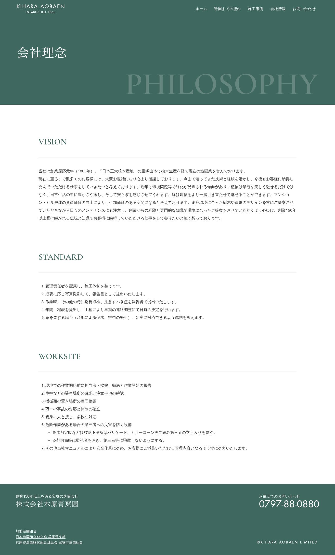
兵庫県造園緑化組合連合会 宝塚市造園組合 (49, 542)
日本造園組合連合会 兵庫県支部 (40, 537)
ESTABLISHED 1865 (41, 12)
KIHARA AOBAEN (41, 6)
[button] (255, 8)
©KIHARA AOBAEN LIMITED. (288, 542)
